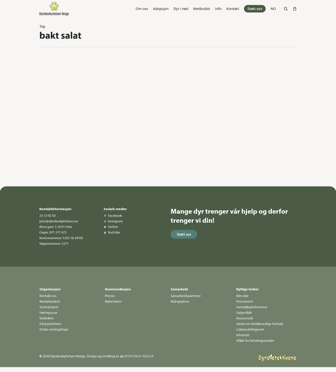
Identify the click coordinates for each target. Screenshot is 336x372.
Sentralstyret (49, 307)
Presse (109, 296)
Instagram (115, 221)
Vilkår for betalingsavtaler (255, 340)
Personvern (244, 301)
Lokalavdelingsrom (250, 329)
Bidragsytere (180, 301)
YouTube (114, 232)
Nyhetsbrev (113, 301)
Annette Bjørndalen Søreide (59, 171)
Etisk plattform (50, 323)
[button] (184, 234)
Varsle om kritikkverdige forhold (259, 323)
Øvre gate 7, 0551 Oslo (55, 226)
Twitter (113, 226)
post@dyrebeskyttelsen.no (58, 221)
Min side (242, 296)
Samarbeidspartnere (186, 296)
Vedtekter (47, 318)
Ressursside (244, 318)
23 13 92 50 (47, 215)
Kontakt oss (48, 296)
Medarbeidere (50, 301)
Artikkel (52, 60)
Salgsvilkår (244, 312)
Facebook (115, 215)
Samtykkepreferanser (251, 307)
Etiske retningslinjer (54, 329)
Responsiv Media (139, 356)
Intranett (242, 335)
